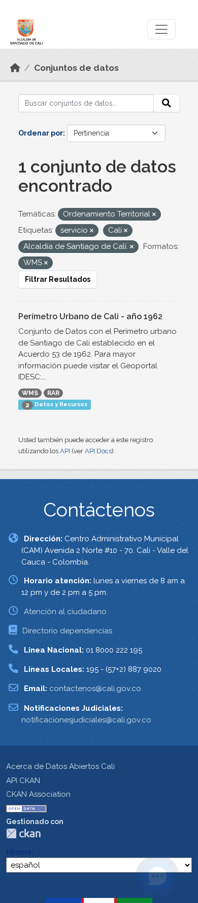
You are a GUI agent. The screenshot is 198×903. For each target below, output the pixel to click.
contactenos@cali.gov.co (95, 688)
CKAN (23, 833)
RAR (53, 393)
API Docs (98, 451)
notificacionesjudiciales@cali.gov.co (86, 719)
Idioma (18, 852)
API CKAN (23, 780)
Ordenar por (40, 133)
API (65, 451)
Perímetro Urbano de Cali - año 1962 (90, 316)
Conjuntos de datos (76, 68)
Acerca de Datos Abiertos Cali (60, 766)
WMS (30, 393)
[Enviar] (166, 103)
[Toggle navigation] (161, 29)
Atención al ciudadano (65, 611)
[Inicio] (15, 68)
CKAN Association (38, 794)
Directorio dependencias (67, 630)
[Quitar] (154, 214)
